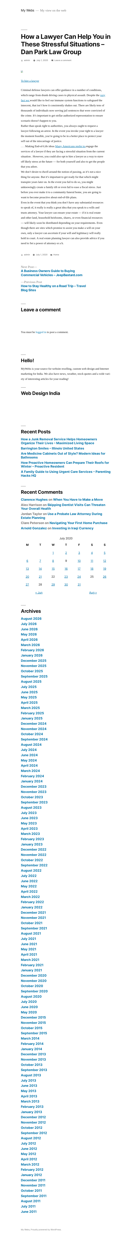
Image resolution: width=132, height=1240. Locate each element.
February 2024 (32, 776)
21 (40, 576)
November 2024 (34, 729)
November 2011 (33, 1185)
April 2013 (29, 1096)
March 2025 (30, 708)
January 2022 (32, 907)
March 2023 (30, 834)
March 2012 (30, 1164)
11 (92, 560)
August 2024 (31, 745)
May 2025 (29, 697)
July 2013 (28, 1080)
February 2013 (32, 1107)
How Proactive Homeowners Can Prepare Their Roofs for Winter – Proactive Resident (65, 464)
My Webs (27, 10)
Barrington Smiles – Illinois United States (52, 448)
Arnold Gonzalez (34, 528)
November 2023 (33, 792)
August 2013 (31, 1075)
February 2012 (32, 1170)
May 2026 (29, 634)
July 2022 (29, 876)
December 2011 (33, 1180)
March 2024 (30, 771)
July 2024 (29, 750)
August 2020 (31, 996)
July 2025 (29, 687)
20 (27, 576)
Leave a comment (62, 60)
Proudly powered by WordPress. (46, 1229)
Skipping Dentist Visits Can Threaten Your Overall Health (63, 507)
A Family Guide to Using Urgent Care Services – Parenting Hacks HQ (66, 473)
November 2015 (33, 1023)
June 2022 (29, 881)
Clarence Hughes (34, 499)
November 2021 (33, 918)
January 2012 (31, 1175)
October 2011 (31, 1191)
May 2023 (29, 823)
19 (104, 568)
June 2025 (29, 692)
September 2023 (34, 802)
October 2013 (31, 1065)
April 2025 (29, 702)
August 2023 (31, 807)
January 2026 (32, 655)
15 (53, 568)
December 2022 (33, 849)
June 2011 (29, 1212)
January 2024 (32, 781)
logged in (41, 332)
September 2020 (34, 991)
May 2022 (29, 886)
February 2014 (32, 1044)
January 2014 (31, 1049)
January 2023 (32, 844)
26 (104, 576)
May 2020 (29, 1012)
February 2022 (32, 902)
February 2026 (32, 650)
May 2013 (28, 1091)
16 (66, 568)
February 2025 (32, 713)
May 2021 (28, 949)
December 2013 (33, 1054)
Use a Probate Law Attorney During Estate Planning (61, 516)
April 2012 (29, 1159)
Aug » (93, 592)
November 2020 (34, 981)
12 (104, 560)
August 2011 (30, 1201)
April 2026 (29, 640)
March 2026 (30, 645)
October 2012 (31, 1128)
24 (79, 576)
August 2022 (31, 870)
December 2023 (33, 786)
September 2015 (34, 1033)
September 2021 (34, 928)
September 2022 (34, 865)
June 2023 (29, 818)
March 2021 (30, 960)
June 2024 (29, 755)
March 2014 (30, 1038)
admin (27, 60)
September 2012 (34, 1133)
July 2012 (28, 1143)
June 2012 (29, 1149)
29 (53, 584)
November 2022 (33, 855)
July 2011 (28, 1206)
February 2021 (32, 965)
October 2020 (32, 986)
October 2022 (32, 860)
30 (66, 584)
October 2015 (31, 1028)
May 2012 (28, 1154)
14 (40, 568)
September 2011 (34, 1196)
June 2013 (29, 1086)
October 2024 (32, 734)
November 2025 (33, 666)
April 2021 (29, 954)
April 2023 (29, 828)
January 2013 (31, 1112)
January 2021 (31, 970)
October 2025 (32, 671)
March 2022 (30, 897)
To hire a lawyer (30, 81)
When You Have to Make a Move (78, 499)
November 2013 (33, 1059)
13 (27, 568)
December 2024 (34, 724)
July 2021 (28, 939)
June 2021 (29, 944)
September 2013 (34, 1070)
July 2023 (29, 813)
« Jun (39, 592)
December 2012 (33, 1117)
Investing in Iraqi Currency (73, 528)
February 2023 (32, 839)
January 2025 (32, 718)
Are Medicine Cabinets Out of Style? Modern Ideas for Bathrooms (63, 455)
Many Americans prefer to (70, 146)
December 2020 (34, 975)
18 (91, 568)
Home (56, 254)
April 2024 (29, 765)
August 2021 (31, 933)
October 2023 (32, 797)
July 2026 (29, 624)
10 (79, 560)
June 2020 (29, 1007)
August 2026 (31, 619)
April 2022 (29, 891)
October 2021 (31, 923)
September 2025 (34, 676)
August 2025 (31, 681)
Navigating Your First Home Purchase (79, 523)
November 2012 (33, 1122)
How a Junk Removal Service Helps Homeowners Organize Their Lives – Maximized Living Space (59, 441)
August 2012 (31, 1138)
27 (27, 584)
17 (79, 568)
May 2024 (29, 760)
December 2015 (33, 1017)
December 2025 (33, 661)
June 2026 (29, 629)
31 (79, 584)
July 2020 (29, 1002)
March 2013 (30, 1101)
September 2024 (34, 739)
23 (66, 576)
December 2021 (33, 912)
